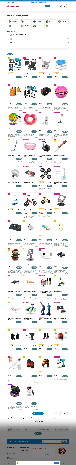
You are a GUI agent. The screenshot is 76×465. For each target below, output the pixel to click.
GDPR (9, 457)
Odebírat (63, 441)
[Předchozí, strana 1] (59, 413)
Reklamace (9, 454)
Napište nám (10, 459)
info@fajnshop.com (47, 452)
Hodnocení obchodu (38, 421)
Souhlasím (57, 463)
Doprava (17, 2)
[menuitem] (11, 9)
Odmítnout (50, 463)
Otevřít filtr (10, 54)
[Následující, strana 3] (64, 413)
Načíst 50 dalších (37, 413)
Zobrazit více (38, 433)
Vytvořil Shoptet (67, 463)
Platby (13, 2)
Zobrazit (64, 77)
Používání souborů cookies (12, 458)
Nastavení (44, 463)
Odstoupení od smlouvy (11, 453)
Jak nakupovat (9, 2)
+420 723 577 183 (46, 454)
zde (28, 463)
